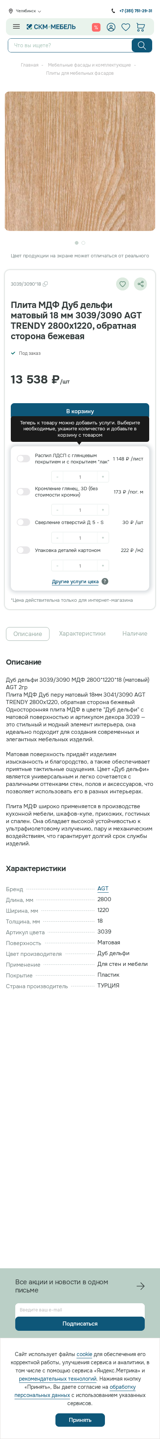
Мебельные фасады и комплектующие (89, 65)
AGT (103, 888)
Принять (80, 1420)
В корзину (80, 411)
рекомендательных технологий (57, 1378)
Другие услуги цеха (75, 581)
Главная (29, 65)
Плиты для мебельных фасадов (80, 73)
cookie (84, 1354)
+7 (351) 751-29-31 (135, 11)
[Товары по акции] (96, 27)
